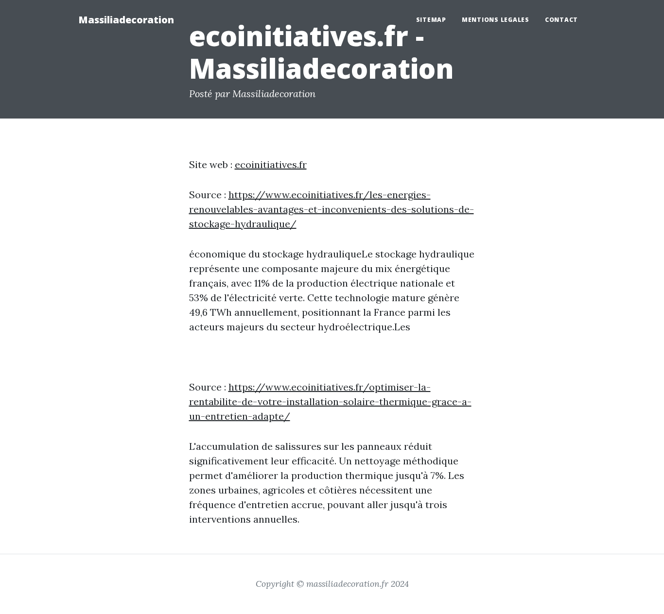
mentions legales (495, 20)
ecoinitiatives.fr (271, 164)
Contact (561, 20)
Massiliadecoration (126, 19)
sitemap (431, 20)
